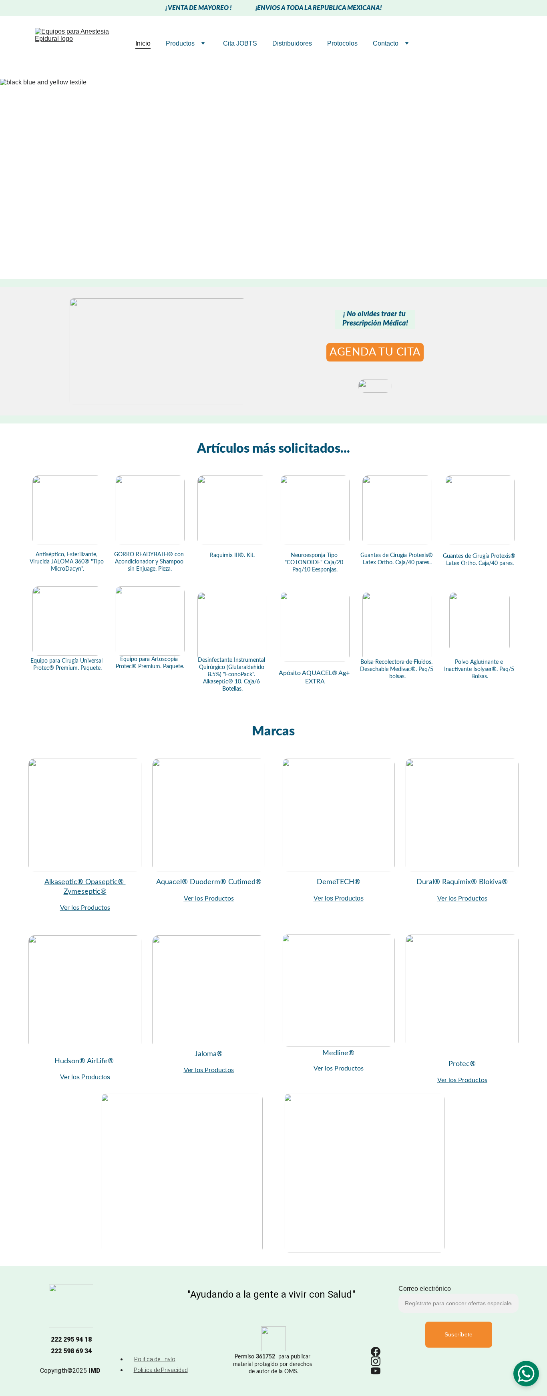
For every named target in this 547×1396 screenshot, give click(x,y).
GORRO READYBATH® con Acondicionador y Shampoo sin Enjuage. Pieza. (149, 562)
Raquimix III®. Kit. (232, 555)
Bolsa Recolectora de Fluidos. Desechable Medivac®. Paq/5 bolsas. (397, 669)
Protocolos (342, 43)
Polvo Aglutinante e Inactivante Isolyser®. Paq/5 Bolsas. (480, 669)
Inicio (143, 43)
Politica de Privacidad (161, 1370)
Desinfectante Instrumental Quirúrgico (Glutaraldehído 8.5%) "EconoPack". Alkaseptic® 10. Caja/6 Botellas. (232, 674)
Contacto (385, 43)
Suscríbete (458, 1334)
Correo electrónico (424, 1288)
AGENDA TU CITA (375, 352)
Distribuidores (292, 43)
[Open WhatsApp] (526, 1373)
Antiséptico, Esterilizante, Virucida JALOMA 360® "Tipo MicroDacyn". (67, 562)
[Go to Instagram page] (375, 1361)
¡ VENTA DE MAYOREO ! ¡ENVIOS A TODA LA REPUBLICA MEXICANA (272, 8)
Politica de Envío (154, 1359)
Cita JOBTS (240, 43)
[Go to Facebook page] (375, 1351)
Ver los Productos (209, 898)
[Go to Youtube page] (375, 1371)
